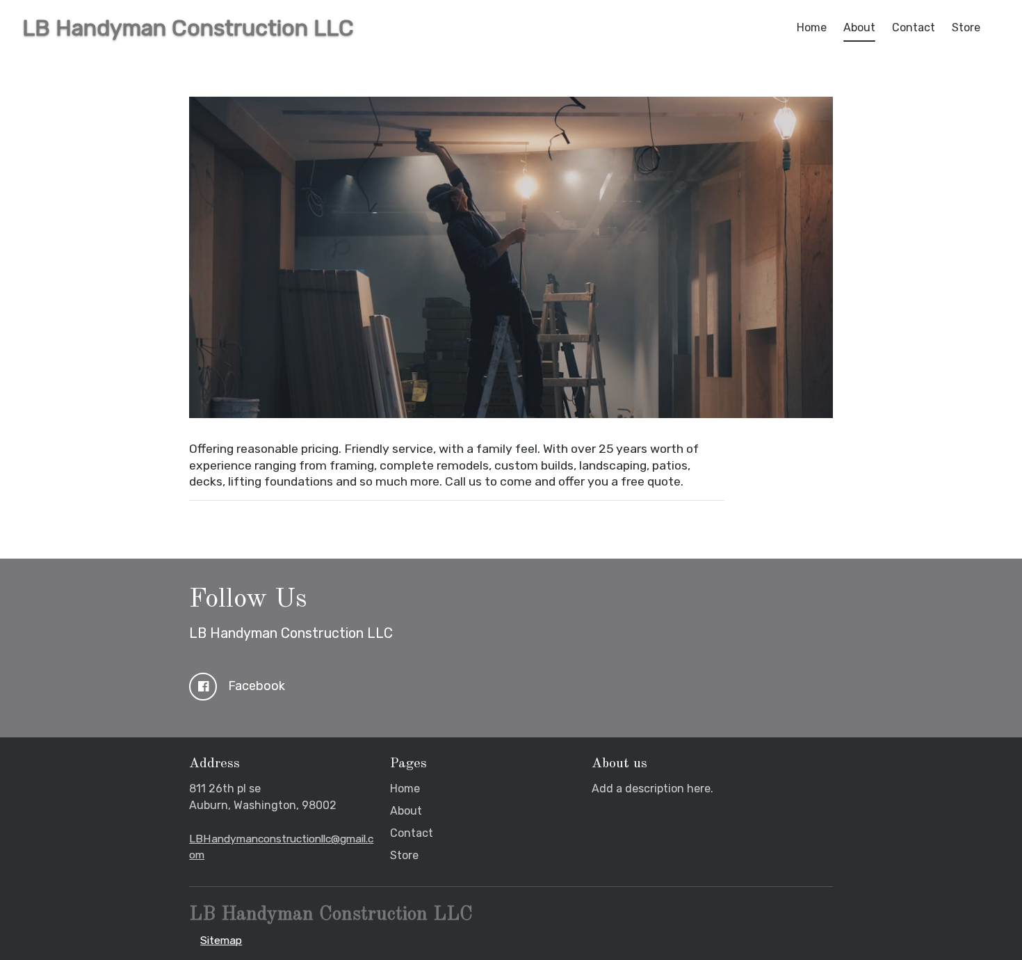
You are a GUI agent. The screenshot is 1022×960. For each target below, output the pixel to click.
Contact (913, 27)
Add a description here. (652, 788)
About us (619, 764)
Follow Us (248, 599)
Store (966, 27)
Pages (408, 764)
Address (214, 764)
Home (812, 27)
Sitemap (221, 940)
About (859, 27)
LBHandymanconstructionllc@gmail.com (281, 847)
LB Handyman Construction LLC (291, 633)
